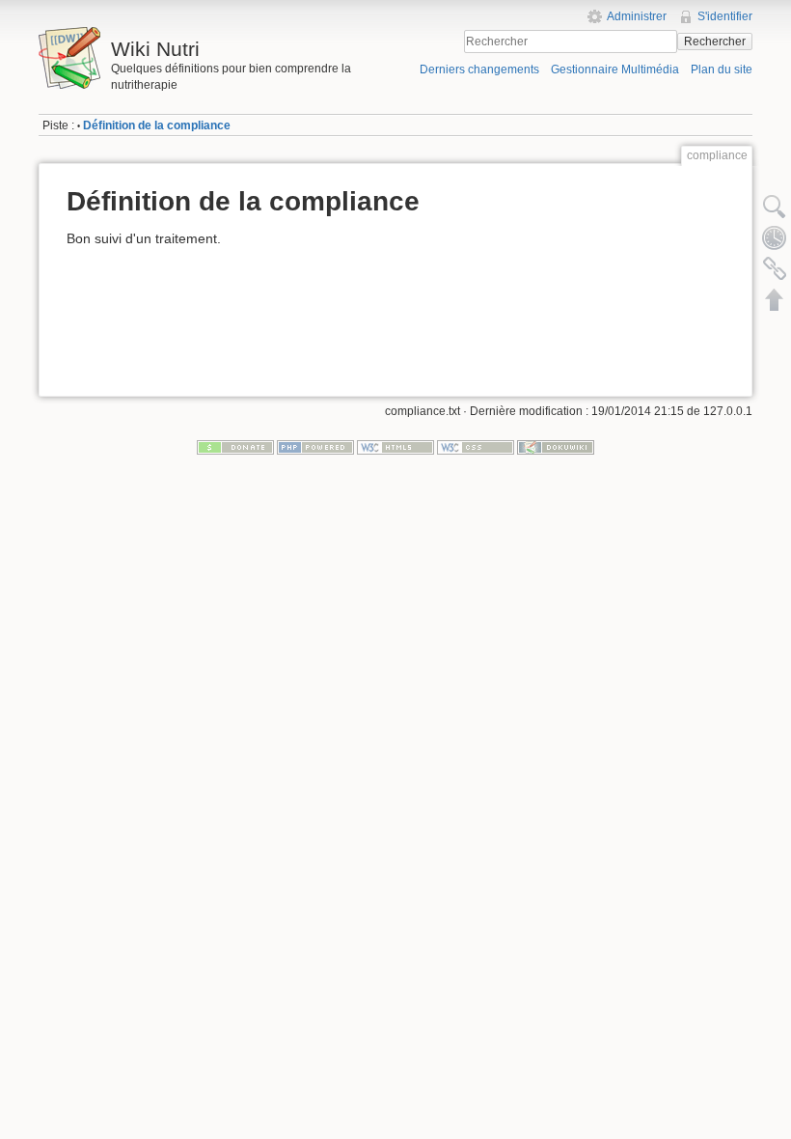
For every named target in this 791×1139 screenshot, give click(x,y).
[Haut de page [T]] (774, 299)
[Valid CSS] (475, 447)
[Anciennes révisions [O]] (774, 237)
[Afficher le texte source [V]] (774, 206)
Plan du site (721, 69)
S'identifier (724, 16)
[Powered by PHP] (315, 447)
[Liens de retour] (774, 268)
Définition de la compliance (157, 125)
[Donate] (235, 447)
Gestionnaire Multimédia (615, 69)
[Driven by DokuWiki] (555, 447)
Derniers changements (479, 69)
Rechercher (715, 41)
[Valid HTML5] (395, 447)
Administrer (637, 16)
